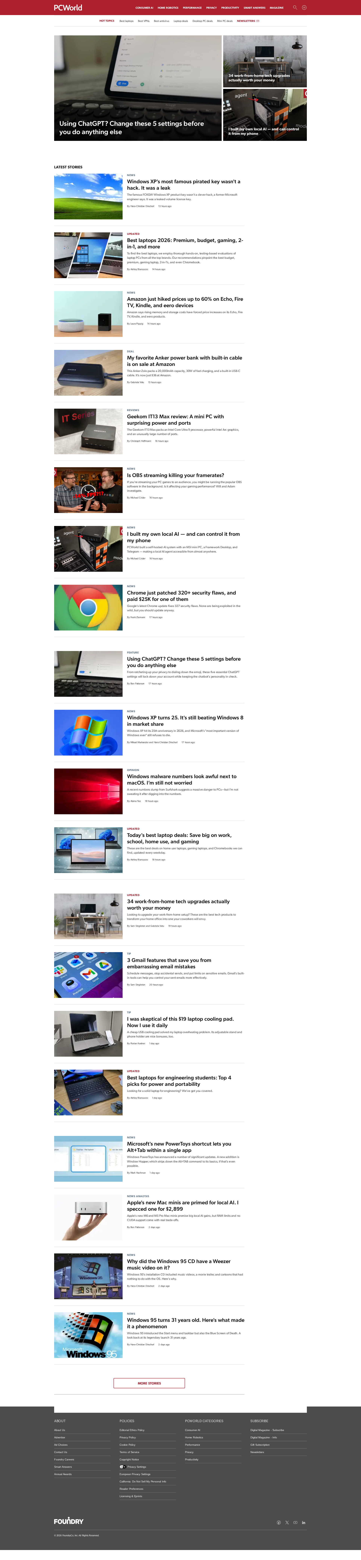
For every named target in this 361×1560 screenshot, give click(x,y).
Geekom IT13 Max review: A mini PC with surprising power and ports (175, 419)
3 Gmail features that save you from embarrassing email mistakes (169, 963)
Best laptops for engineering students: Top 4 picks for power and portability (179, 1080)
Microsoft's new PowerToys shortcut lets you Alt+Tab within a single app (179, 1146)
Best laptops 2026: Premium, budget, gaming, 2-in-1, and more (185, 243)
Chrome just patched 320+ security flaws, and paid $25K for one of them (181, 595)
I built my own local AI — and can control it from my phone (183, 536)
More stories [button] (149, 1383)
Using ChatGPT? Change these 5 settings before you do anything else (183, 661)
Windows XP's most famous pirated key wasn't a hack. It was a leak (183, 184)
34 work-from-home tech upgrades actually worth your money (178, 904)
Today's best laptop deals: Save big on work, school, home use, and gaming (179, 838)
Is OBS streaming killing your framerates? (175, 474)
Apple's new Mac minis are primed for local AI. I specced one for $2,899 (183, 1205)
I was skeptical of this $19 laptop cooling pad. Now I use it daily (180, 1021)
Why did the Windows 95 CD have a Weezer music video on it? (178, 1264)
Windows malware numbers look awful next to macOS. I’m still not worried (181, 779)
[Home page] (68, 7)
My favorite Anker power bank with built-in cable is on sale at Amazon (184, 360)
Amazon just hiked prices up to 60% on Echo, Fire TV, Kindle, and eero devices (185, 301)
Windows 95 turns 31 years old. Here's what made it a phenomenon (185, 1323)
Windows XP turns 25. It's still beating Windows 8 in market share (185, 720)
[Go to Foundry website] (69, 1521)
